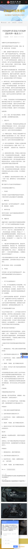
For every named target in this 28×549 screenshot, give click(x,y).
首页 (9, 22)
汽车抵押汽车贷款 (11, 469)
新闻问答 (14, 22)
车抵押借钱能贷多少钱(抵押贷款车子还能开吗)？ (14, 481)
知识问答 (6, 36)
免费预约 (22, 546)
